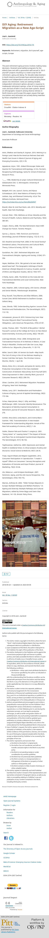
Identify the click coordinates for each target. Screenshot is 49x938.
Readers (10, 812)
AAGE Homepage (9, 796)
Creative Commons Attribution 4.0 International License (26, 661)
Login (13, 805)
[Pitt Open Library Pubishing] (10, 925)
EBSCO (6, 871)
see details (16, 121)
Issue (9, 825)
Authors (10, 815)
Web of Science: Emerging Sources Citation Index (22, 862)
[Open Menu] (2, 2)
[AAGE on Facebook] (5, 840)
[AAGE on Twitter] (11, 840)
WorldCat (6, 866)
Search (6, 832)
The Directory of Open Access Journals (18, 849)
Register (6, 805)
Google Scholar (9, 853)
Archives (12, 18)
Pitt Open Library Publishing (10, 930)
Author (9, 828)
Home (4, 18)
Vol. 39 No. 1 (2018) (24, 18)
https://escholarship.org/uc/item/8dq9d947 (19, 202)
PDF (7, 574)
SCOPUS (6, 858)
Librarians (10, 818)
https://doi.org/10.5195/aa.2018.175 (20, 45)
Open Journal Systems (11, 801)
